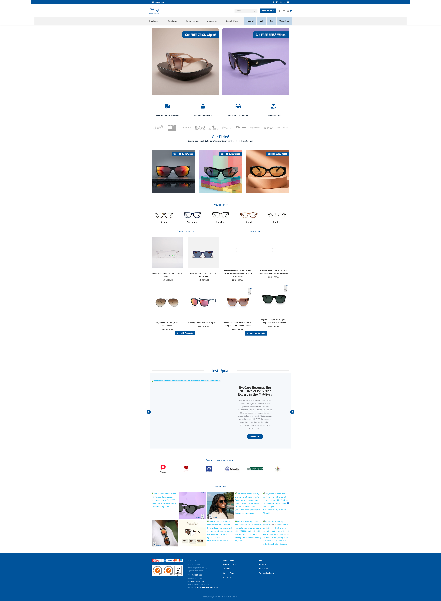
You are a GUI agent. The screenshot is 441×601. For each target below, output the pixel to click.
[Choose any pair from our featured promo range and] (192, 505)
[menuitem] (155, 21)
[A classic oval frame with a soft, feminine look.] (220, 533)
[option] (158, 127)
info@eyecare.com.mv (196, 581)
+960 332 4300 (196, 575)
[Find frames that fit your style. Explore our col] (248, 505)
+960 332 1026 (159, 2)
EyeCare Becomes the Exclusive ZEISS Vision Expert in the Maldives (255, 390)
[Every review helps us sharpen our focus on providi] (276, 505)
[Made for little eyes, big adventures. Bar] (276, 533)
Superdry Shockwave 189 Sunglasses (203, 322)
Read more (254, 436)
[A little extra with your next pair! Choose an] (248, 533)
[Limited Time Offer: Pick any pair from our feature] (165, 505)
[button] (179, 267)
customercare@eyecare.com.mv (206, 587)
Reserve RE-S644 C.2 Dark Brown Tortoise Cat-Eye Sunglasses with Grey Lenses (238, 273)
